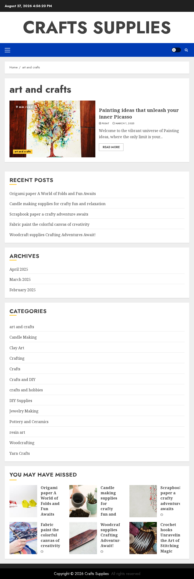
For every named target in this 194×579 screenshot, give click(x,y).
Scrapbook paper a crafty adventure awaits (48, 214)
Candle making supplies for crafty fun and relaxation (57, 203)
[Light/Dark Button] (176, 50)
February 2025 (22, 289)
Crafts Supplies (97, 27)
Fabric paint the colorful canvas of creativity (49, 224)
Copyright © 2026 (69, 573)
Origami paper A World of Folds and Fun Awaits (52, 193)
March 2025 (20, 279)
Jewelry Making (24, 411)
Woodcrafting (22, 442)
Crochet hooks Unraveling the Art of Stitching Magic (171, 538)
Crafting (17, 358)
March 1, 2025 (125, 123)
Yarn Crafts (19, 453)
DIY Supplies (20, 400)
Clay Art (16, 347)
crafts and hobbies (26, 390)
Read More (111, 147)
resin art (17, 432)
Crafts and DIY (22, 379)
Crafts (14, 368)
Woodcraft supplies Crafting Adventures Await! (52, 234)
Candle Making (23, 337)
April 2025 (18, 269)
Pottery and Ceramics (28, 421)
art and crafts (22, 151)
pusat (106, 123)
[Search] (186, 50)
